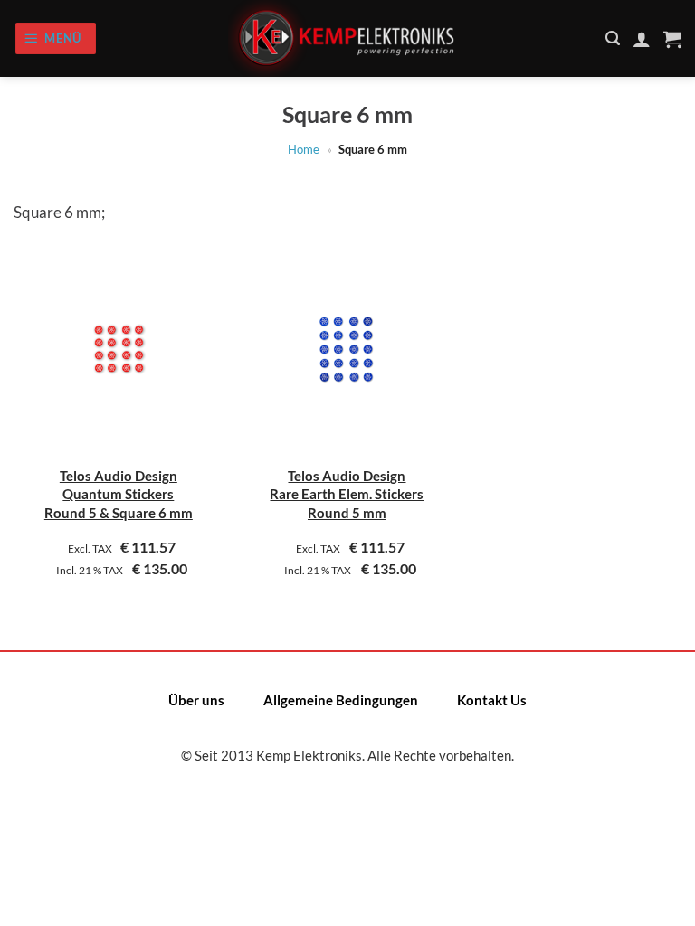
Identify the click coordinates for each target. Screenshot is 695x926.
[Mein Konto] (642, 39)
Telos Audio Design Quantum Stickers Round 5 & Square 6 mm (118, 494)
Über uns (196, 700)
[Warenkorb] (672, 39)
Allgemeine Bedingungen (340, 700)
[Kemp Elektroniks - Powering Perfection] (347, 38)
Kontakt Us (492, 700)
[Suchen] (612, 38)
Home (303, 149)
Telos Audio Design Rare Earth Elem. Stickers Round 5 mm (347, 494)
